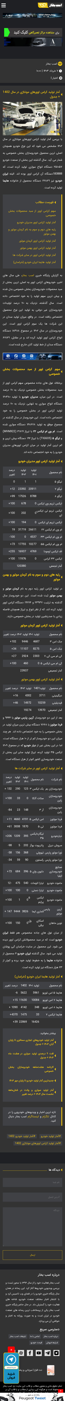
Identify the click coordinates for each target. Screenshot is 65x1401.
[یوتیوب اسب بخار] (39, 1353)
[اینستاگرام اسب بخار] (56, 1353)
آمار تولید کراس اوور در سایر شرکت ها (34, 255)
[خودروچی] (33, 32)
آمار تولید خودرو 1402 (20, 1136)
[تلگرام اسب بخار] (32, 356)
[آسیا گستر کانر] (33, 42)
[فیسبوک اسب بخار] (30, 1353)
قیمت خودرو (36, 1342)
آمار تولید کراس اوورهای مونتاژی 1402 (37, 1143)
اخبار (55, 78)
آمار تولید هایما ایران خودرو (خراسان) (34, 262)
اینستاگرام (33, 1116)
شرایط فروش (52, 1342)
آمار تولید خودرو (50, 1136)
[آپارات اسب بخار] (21, 1353)
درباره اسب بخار (51, 1336)
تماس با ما (35, 1336)
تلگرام (45, 1116)
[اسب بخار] (51, 5)
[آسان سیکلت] (32, 1397)
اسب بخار (52, 64)
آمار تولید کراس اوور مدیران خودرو (36, 222)
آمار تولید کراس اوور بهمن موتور (38, 248)
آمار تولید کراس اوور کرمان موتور (37, 241)
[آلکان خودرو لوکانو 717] (32, 15)
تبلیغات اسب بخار (18, 1336)
